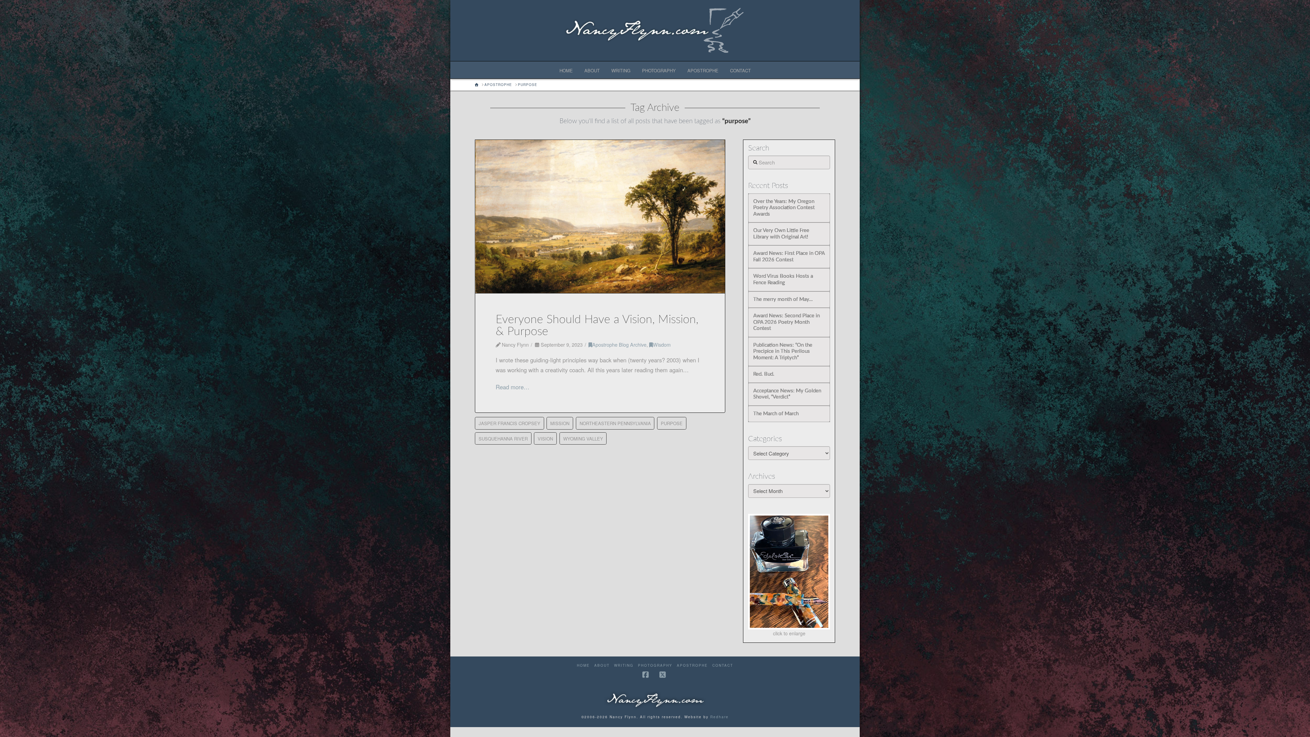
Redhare (719, 716)
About (602, 665)
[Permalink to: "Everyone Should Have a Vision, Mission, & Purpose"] (600, 216)
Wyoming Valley (583, 438)
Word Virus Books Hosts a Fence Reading (783, 279)
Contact (722, 665)
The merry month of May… (783, 299)
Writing (624, 665)
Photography (655, 665)
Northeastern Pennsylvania (615, 423)
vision (545, 438)
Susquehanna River (503, 438)
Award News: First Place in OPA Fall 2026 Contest (789, 256)
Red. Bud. (763, 374)
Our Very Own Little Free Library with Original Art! (781, 234)
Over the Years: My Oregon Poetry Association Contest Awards (784, 208)
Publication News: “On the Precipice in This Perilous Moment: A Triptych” (782, 351)
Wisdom (662, 344)
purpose (672, 423)
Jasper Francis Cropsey (509, 423)
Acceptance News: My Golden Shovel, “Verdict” (787, 394)
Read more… (512, 387)
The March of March (776, 413)
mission (559, 423)
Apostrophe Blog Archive (619, 344)
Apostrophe (692, 665)
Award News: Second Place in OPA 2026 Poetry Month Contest (786, 322)
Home (583, 665)
